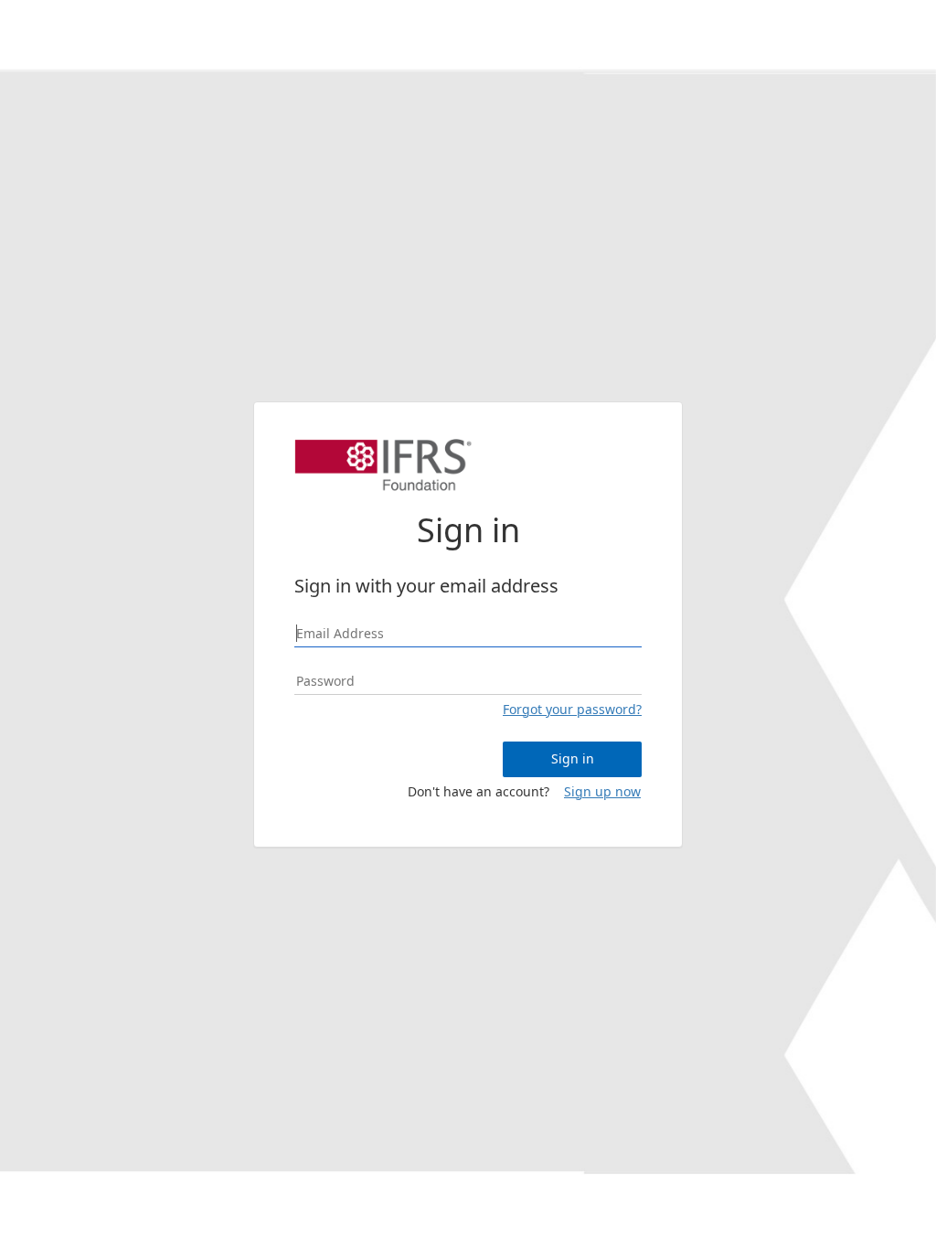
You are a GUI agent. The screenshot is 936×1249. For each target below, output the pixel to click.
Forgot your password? (572, 709)
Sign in (572, 758)
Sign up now (602, 791)
